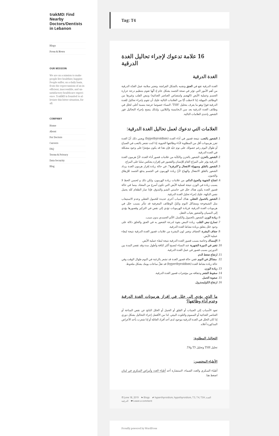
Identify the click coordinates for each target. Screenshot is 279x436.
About (53, 131)
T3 (193, 397)
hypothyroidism (182, 397)
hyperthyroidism (164, 397)
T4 (197, 397)
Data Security (57, 160)
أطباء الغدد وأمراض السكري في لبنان (143, 370)
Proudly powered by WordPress (139, 428)
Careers (54, 143)
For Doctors (56, 137)
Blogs (53, 45)
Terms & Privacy (59, 154)
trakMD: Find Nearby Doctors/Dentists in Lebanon (66, 21)
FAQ (52, 148)
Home (53, 125)
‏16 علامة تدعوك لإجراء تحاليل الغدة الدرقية (162, 59)
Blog (52, 166)
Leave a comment (142, 400)
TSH (202, 397)
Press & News (57, 51)
